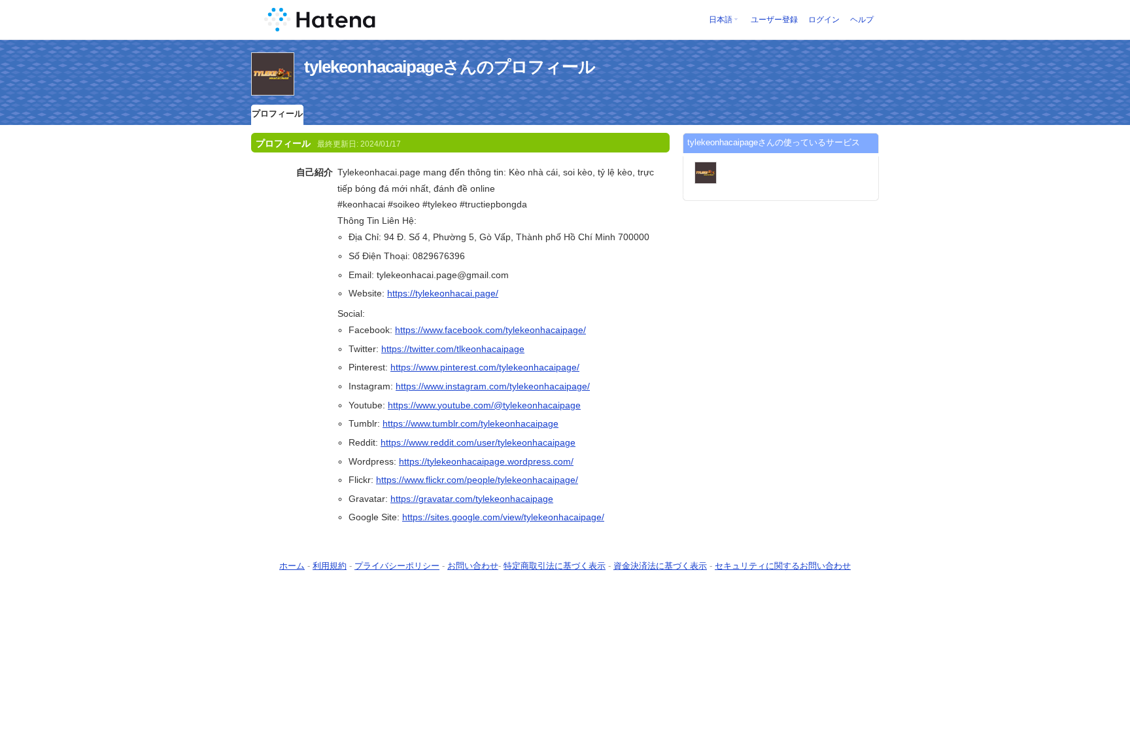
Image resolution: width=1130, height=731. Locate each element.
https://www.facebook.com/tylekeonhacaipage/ (490, 330)
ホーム (292, 566)
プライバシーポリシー (396, 566)
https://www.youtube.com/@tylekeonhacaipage (484, 405)
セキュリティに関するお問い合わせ (783, 566)
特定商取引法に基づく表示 (555, 566)
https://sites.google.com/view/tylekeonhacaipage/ (503, 517)
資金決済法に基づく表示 (660, 566)
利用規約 (330, 566)
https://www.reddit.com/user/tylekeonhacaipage (478, 442)
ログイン (824, 19)
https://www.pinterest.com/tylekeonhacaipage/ (484, 367)
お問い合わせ (472, 566)
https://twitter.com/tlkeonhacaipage (452, 349)
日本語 (720, 19)
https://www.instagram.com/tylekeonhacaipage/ (493, 386)
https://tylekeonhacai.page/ (442, 293)
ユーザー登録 (774, 19)
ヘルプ (862, 19)
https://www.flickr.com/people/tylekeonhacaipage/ (477, 479)
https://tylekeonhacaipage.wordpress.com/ (486, 461)
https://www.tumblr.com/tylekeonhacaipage (470, 423)
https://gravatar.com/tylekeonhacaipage (471, 498)
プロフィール (277, 113)
